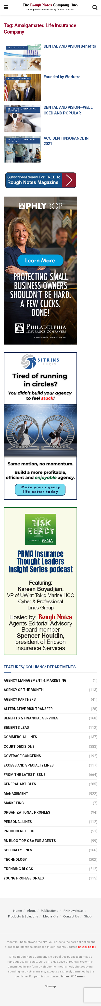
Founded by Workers (62, 76)
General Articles (20, 784)
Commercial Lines (20, 737)
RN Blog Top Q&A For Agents (30, 841)
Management (16, 794)
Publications (49, 911)
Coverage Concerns (22, 756)
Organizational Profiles (27, 812)
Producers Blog (19, 831)
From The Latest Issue (24, 775)
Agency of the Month (24, 690)
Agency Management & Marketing (35, 680)
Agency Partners (19, 78)
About (31, 911)
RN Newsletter (73, 911)
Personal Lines (18, 822)
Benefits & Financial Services (22, 110)
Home (17, 911)
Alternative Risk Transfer (28, 709)
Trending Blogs (18, 869)
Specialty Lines (18, 850)
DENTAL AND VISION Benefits (70, 46)
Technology (15, 859)
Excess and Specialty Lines (29, 765)
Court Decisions (19, 747)
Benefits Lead (17, 48)
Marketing (14, 803)
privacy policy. (87, 946)
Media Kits (50, 916)
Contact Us (71, 916)
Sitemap (50, 986)
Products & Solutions (23, 916)
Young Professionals (24, 878)
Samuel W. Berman (72, 976)
